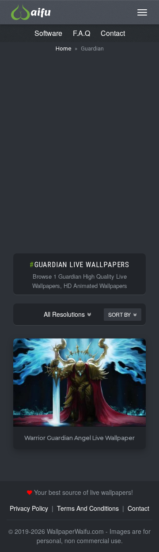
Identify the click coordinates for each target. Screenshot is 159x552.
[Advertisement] (79, 148)
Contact (113, 33)
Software (48, 33)
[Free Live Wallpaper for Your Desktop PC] (31, 11)
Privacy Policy (29, 508)
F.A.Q (81, 33)
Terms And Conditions (88, 508)
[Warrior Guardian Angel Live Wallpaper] (79, 383)
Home (63, 48)
